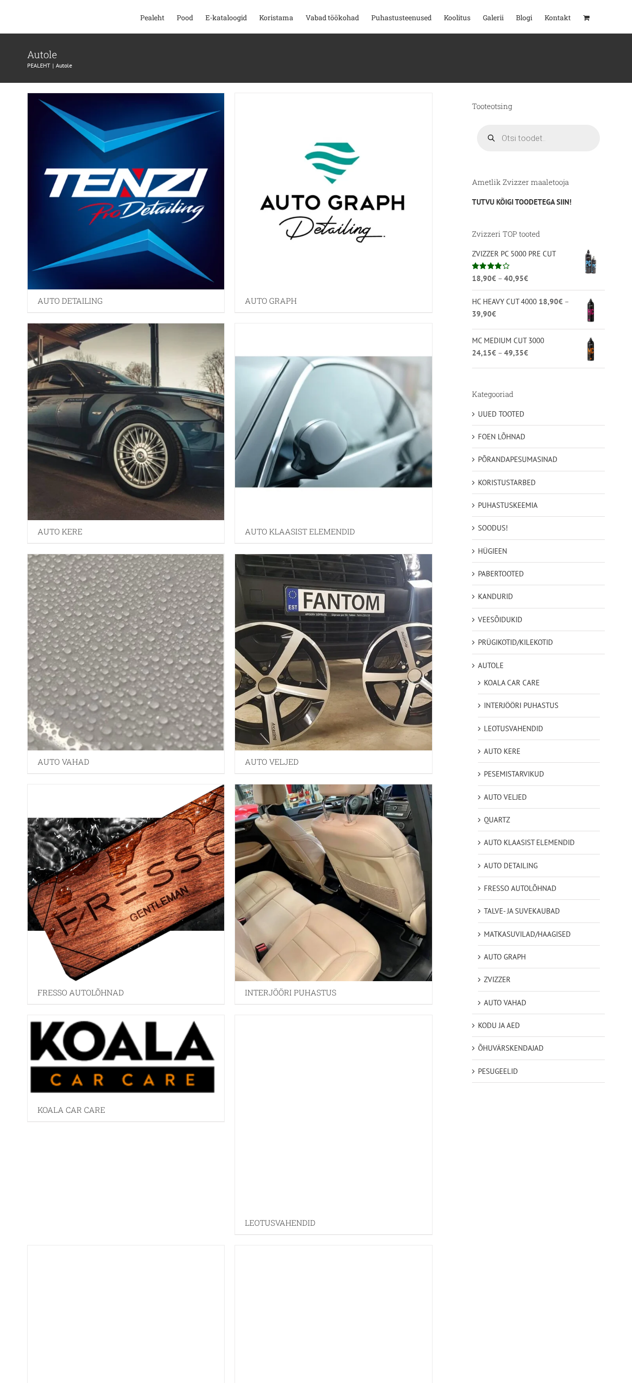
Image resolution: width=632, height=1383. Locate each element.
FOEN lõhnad (501, 436)
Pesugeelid (498, 1071)
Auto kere (502, 751)
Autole (491, 665)
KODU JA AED (499, 1025)
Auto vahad (505, 1002)
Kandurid (495, 596)
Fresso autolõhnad (520, 888)
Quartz (497, 819)
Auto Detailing (511, 865)
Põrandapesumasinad (517, 459)
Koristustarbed (507, 482)
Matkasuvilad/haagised (527, 934)
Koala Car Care (512, 682)
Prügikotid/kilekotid (515, 642)
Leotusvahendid (513, 728)
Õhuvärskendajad (511, 1048)
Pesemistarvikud (514, 774)
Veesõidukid (500, 619)
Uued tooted (501, 414)
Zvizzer (497, 979)
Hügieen (492, 551)
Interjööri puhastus (521, 705)
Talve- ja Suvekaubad (522, 911)
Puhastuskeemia (508, 505)
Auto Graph (505, 956)
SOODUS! (493, 527)
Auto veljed (505, 797)
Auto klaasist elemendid (529, 842)
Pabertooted (501, 573)
